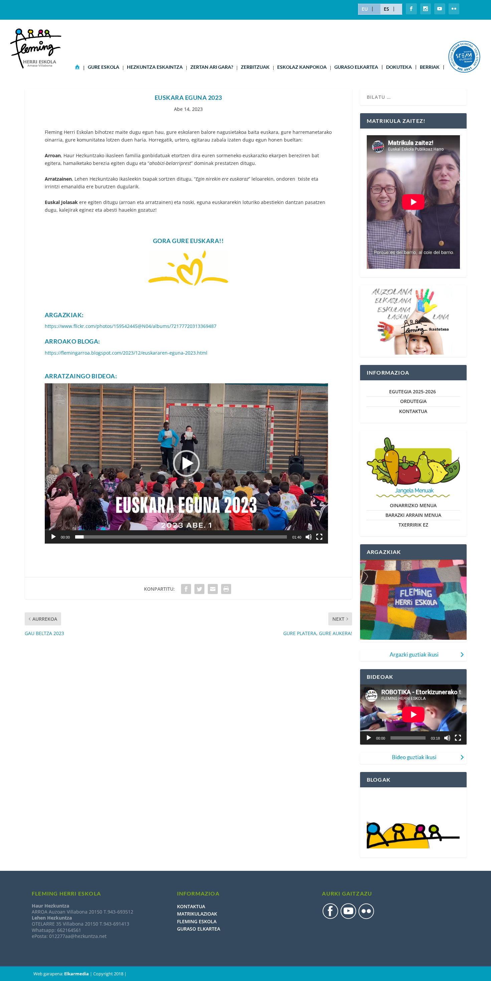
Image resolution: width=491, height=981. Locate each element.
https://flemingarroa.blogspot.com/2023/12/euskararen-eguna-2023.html (126, 353)
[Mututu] (308, 537)
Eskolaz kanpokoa (302, 67)
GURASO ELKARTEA (198, 929)
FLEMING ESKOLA (196, 921)
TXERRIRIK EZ (413, 525)
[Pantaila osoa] (319, 537)
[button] (186, 463)
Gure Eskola (103, 67)
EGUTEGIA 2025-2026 (413, 391)
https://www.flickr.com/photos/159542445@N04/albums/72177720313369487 (130, 326)
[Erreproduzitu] (53, 537)
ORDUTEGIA (413, 401)
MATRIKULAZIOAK (197, 914)
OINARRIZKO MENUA (413, 505)
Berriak (430, 67)
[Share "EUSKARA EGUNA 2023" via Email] (212, 589)
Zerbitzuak (255, 67)
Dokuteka (399, 67)
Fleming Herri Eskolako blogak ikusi (407, 798)
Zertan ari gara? (211, 67)
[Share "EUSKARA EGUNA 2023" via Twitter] (199, 589)
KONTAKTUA (413, 411)
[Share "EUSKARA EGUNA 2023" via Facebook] (186, 589)
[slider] (181, 537)
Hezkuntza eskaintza (155, 67)
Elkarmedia (76, 974)
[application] (186, 463)
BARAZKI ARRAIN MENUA (413, 515)
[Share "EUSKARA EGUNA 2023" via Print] (226, 589)
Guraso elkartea (356, 67)
